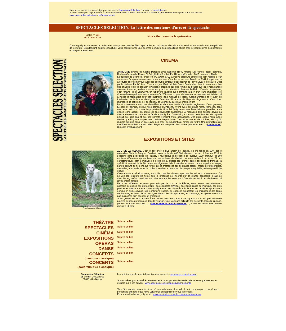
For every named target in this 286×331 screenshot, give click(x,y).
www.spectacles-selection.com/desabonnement (177, 294)
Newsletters (159, 10)
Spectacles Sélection (129, 10)
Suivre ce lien (125, 221)
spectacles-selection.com (183, 274)
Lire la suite (213, 124)
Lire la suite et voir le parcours (168, 203)
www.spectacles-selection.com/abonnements (92, 15)
